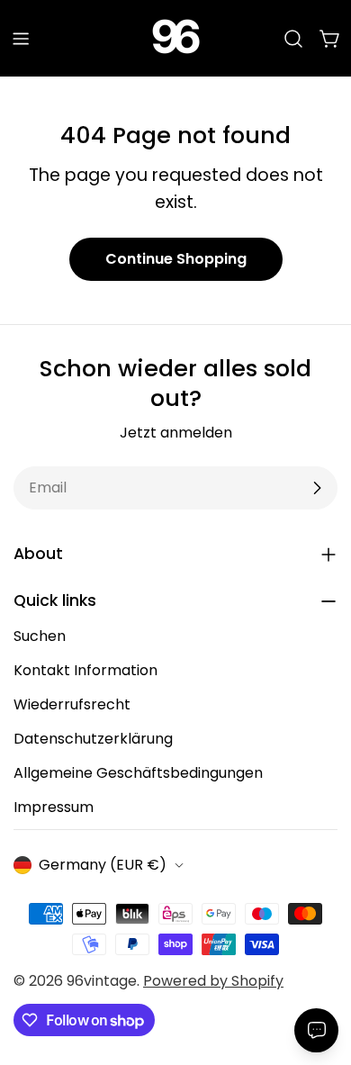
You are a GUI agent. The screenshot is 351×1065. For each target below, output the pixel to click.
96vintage (102, 980)
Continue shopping (176, 258)
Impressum (54, 807)
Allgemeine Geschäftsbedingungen (138, 773)
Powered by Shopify (213, 980)
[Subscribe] (317, 488)
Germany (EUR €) (102, 864)
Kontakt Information (86, 670)
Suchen (40, 636)
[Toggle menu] (21, 39)
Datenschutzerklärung (93, 738)
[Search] (293, 39)
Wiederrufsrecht (72, 704)
